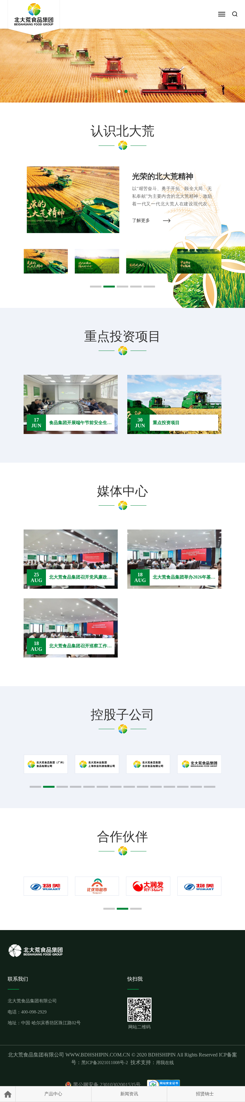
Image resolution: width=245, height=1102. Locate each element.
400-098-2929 (34, 1012)
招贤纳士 (205, 1093)
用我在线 (165, 1062)
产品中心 (53, 1093)
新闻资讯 (129, 1093)
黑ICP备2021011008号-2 (104, 1062)
